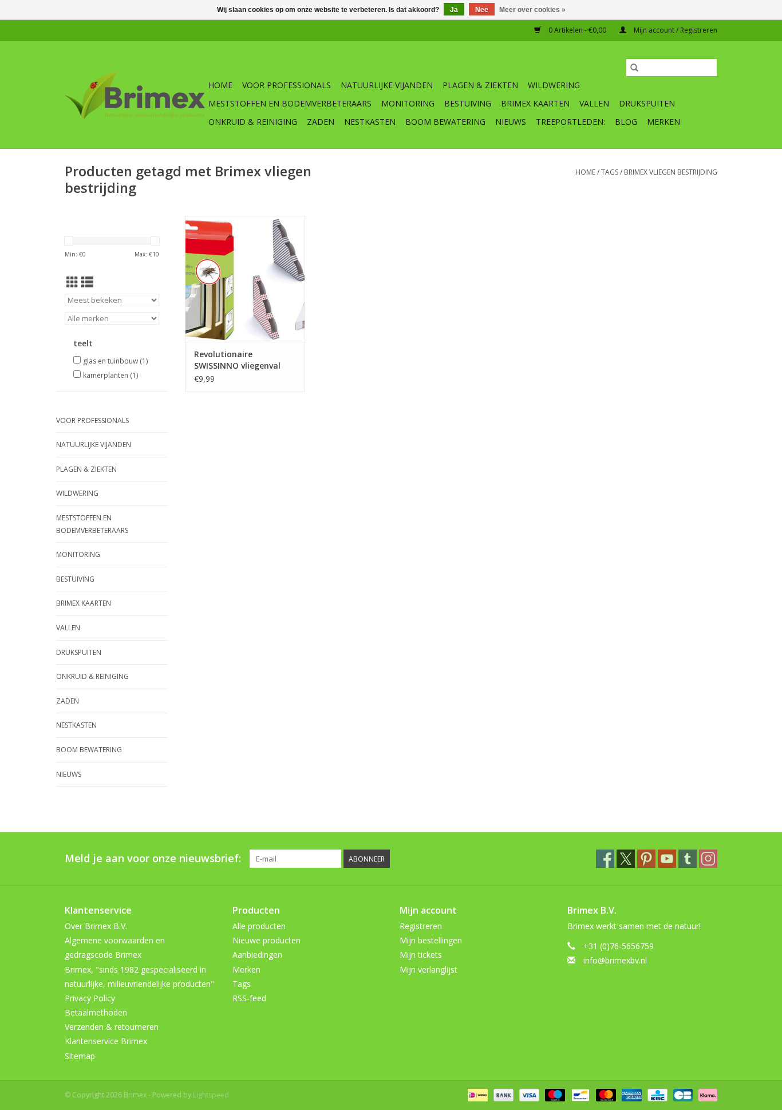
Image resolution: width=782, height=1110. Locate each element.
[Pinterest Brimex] (646, 859)
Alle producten (259, 926)
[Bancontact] (579, 1094)
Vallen (594, 103)
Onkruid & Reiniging (252, 121)
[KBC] (656, 1094)
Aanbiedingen (257, 954)
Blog (626, 121)
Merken (663, 121)
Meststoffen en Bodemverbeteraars (290, 103)
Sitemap (80, 1055)
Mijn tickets (421, 954)
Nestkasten (370, 121)
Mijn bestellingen (431, 940)
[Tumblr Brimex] (687, 859)
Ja (454, 10)
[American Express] (630, 1094)
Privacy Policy (90, 998)
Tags (609, 172)
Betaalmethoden (96, 1012)
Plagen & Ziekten (480, 85)
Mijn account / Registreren (674, 30)
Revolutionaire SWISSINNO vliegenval (237, 360)
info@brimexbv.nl (615, 960)
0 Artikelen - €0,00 (577, 30)
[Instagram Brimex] (708, 859)
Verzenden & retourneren (112, 1026)
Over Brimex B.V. (96, 926)
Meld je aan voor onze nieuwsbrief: (153, 858)
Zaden (320, 121)
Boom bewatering (445, 121)
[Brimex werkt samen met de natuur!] (135, 95)
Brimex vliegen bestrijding (670, 172)
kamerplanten (110, 375)
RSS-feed (249, 998)
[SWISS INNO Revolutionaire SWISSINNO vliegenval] (245, 279)
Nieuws (510, 121)
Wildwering (554, 85)
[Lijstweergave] (87, 282)
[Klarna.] (705, 1094)
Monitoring (408, 103)
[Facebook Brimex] (605, 859)
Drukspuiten (647, 103)
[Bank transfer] (502, 1094)
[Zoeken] (634, 67)
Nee (481, 10)
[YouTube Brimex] (667, 859)
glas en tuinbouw (115, 361)
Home (220, 85)
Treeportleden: (570, 121)
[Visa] (528, 1094)
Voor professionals (286, 85)
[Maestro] (554, 1094)
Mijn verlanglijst (428, 969)
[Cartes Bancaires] (681, 1094)
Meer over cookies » (532, 10)
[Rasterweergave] (72, 282)
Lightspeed (211, 1095)
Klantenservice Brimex (106, 1041)
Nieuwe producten (266, 940)
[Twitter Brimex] (626, 859)
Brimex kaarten (535, 103)
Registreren (421, 926)
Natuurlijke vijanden (387, 85)
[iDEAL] (476, 1094)
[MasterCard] (605, 1094)
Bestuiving (467, 103)
